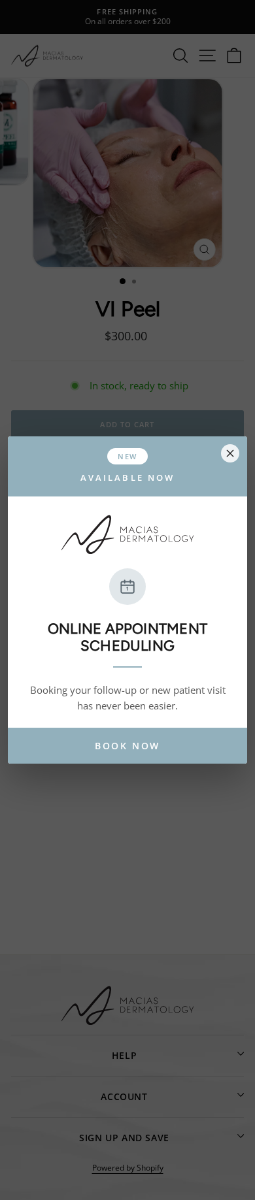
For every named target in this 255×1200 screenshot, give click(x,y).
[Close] (230, 453)
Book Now (127, 745)
